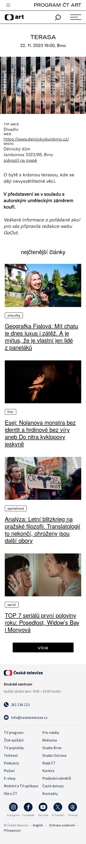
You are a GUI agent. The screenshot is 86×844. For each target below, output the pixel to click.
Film (10, 412)
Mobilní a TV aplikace (21, 785)
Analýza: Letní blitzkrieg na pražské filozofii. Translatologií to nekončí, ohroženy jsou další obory (42, 529)
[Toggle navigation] (8, 5)
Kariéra (48, 770)
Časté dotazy (53, 785)
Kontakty (50, 793)
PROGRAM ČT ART (57, 5)
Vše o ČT (10, 793)
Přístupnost (12, 830)
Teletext (11, 755)
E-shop (10, 778)
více (43, 647)
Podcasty (11, 763)
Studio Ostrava (54, 755)
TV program (13, 732)
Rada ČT (49, 763)
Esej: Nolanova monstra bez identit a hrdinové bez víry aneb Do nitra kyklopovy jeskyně (40, 433)
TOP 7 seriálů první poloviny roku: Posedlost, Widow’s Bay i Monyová (42, 622)
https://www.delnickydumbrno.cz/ (36, 139)
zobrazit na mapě (20, 160)
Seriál (11, 605)
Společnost (15, 508)
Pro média (50, 732)
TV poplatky (14, 747)
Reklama (49, 740)
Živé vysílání (13, 740)
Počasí (9, 770)
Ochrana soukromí (62, 825)
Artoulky (13, 315)
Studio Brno (52, 747)
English (38, 825)
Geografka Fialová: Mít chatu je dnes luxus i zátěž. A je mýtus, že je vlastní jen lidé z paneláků (41, 336)
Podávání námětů (56, 778)
